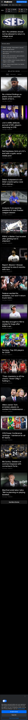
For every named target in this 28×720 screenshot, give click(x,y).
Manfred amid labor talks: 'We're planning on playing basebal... (13, 492)
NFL (10, 5)
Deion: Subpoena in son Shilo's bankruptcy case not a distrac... (12, 181)
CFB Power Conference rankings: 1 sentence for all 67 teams (13, 435)
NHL (16, 5)
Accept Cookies (14, 711)
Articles (13, 74)
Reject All (14, 714)
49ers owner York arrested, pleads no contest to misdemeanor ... (13, 407)
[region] (14, 707)
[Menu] (1, 2)
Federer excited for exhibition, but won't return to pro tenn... (14, 295)
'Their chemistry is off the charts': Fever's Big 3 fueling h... (13, 378)
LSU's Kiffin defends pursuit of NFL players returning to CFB (11, 125)
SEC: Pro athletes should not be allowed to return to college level (13, 34)
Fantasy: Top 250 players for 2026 (13, 351)
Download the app (21, 1)
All (8, 74)
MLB (20, 5)
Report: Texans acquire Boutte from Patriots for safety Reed (13, 65)
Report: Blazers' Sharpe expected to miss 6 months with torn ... (13, 267)
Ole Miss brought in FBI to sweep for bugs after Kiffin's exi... (13, 324)
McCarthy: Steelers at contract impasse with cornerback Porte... (11, 464)
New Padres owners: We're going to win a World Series (13, 52)
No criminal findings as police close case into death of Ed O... (12, 96)
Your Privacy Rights (14, 718)
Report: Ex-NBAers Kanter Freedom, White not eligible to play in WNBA (14, 61)
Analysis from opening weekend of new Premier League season (12, 210)
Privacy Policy (21, 708)
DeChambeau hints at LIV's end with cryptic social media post (14, 153)
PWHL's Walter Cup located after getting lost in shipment (14, 238)
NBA (13, 5)
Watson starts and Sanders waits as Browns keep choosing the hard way (13, 56)
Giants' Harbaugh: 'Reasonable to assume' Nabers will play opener (13, 48)
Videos (19, 74)
